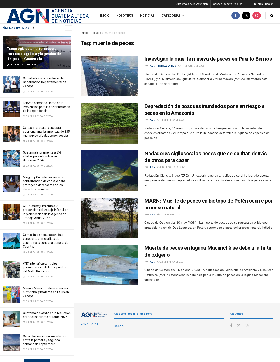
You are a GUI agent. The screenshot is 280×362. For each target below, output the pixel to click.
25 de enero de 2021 (171, 261)
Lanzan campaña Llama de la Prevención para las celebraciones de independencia (46, 107)
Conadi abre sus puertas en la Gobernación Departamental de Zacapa (44, 82)
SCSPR (118, 325)
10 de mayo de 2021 (171, 214)
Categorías (171, 15)
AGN (152, 119)
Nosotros (124, 15)
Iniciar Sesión (264, 3)
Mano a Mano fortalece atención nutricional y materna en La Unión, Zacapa (46, 292)
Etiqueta (96, 32)
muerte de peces (115, 32)
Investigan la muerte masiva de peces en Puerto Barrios (208, 59)
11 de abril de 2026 (192, 65)
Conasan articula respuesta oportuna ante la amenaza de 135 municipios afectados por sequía (46, 131)
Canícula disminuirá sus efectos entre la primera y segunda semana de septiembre (45, 340)
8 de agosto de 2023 (172, 167)
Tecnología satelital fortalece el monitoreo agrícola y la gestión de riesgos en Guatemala (34, 53)
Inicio (104, 15)
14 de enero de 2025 (171, 119)
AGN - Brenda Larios (163, 65)
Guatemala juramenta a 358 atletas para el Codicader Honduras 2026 (42, 156)
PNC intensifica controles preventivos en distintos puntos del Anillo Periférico (44, 267)
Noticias (147, 15)
